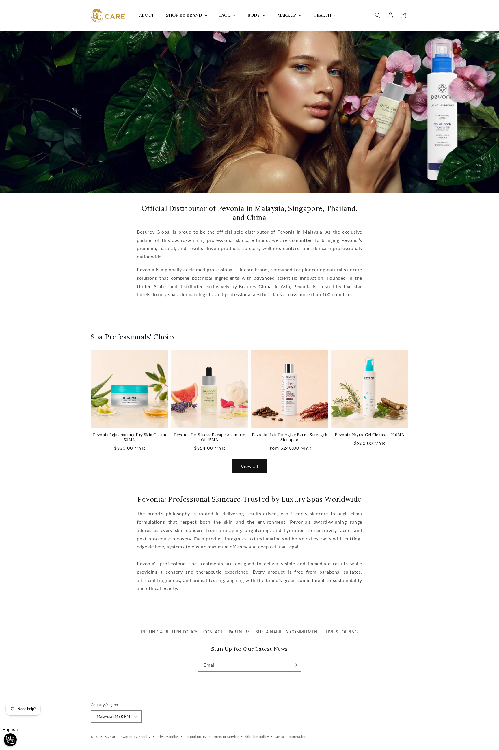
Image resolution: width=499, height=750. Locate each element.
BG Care (111, 736)
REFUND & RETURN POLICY (169, 631)
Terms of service (225, 736)
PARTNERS (239, 631)
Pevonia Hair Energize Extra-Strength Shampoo (289, 437)
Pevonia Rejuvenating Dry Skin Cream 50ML (129, 437)
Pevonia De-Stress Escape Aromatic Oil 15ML (209, 437)
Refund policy (195, 736)
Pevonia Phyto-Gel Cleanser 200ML (369, 435)
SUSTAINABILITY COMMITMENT (288, 631)
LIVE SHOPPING (342, 631)
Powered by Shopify (134, 736)
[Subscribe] (294, 665)
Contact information (290, 736)
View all (249, 466)
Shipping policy (257, 736)
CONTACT (213, 631)
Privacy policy (168, 736)
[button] (377, 15)
